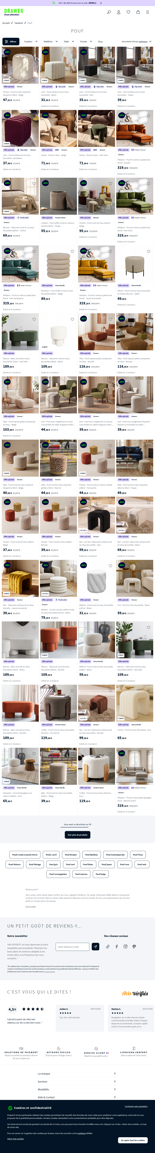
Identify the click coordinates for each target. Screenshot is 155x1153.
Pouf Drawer (71, 854)
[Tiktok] (108, 946)
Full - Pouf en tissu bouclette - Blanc (133, 605)
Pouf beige (101, 874)
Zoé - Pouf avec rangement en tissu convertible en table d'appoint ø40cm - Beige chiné (58, 424)
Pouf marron (81, 874)
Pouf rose (124, 864)
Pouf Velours (15, 864)
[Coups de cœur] (128, 12)
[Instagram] (125, 946)
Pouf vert (70, 864)
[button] (77, 42)
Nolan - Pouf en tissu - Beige (53, 155)
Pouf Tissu (138, 854)
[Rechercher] (109, 12)
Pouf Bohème (91, 854)
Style (66, 41)
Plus (100, 41)
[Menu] (148, 12)
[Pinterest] (134, 946)
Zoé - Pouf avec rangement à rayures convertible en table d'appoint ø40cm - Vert (96, 424)
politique (82, 1133)
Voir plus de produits (77, 834)
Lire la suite (30, 906)
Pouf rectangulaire (58, 874)
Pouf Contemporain (115, 854)
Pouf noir (142, 864)
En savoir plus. (49, 971)
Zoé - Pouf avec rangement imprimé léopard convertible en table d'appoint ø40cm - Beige (133, 424)
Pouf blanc (88, 864)
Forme (83, 41)
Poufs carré (51, 854)
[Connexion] (119, 12)
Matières (48, 41)
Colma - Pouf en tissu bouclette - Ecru (134, 730)
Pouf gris (53, 864)
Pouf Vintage (35, 864)
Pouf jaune (107, 864)
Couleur (28, 41)
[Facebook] (116, 946)
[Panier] (138, 12)
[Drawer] (13, 12)
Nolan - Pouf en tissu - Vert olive (93, 155)
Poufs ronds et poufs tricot (24, 854)
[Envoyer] (95, 946)
